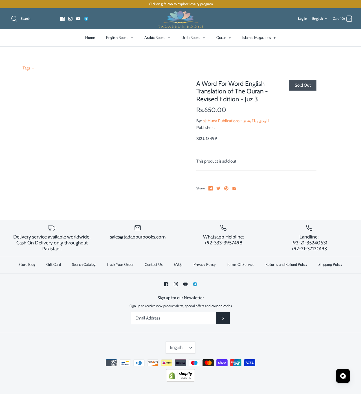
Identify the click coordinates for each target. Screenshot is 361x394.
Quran (223, 37)
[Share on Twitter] (218, 188)
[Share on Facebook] (210, 188)
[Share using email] (234, 188)
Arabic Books (157, 37)
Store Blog (27, 264)
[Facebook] (62, 19)
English (317, 18)
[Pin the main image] (226, 188)
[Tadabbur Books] (180, 19)
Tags (28, 68)
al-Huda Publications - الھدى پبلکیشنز (236, 120)
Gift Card (53, 264)
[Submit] (223, 318)
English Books (119, 37)
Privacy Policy (204, 264)
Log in (302, 18)
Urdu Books (193, 37)
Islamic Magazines (259, 37)
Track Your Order (120, 264)
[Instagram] (70, 19)
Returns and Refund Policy (286, 264)
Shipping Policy (330, 264)
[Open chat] (343, 376)
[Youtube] (78, 19)
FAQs (178, 264)
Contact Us (154, 264)
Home (90, 37)
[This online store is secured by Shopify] (180, 380)
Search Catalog (84, 264)
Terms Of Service (240, 264)
